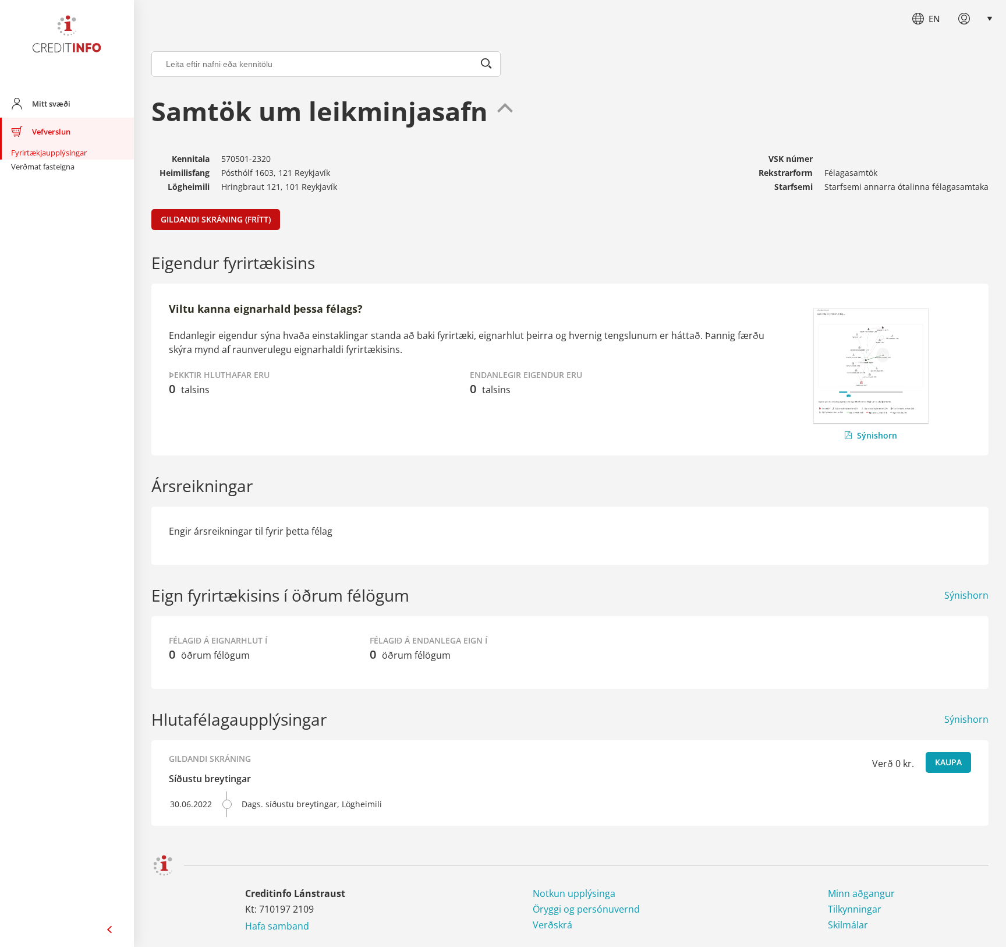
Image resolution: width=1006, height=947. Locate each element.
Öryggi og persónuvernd (586, 909)
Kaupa (948, 762)
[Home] (67, 36)
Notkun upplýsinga (574, 893)
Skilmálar (848, 924)
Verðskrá (552, 924)
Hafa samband (277, 926)
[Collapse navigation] (109, 929)
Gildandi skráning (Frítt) (216, 219)
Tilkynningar (854, 909)
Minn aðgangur (861, 893)
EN (934, 18)
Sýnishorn (877, 435)
